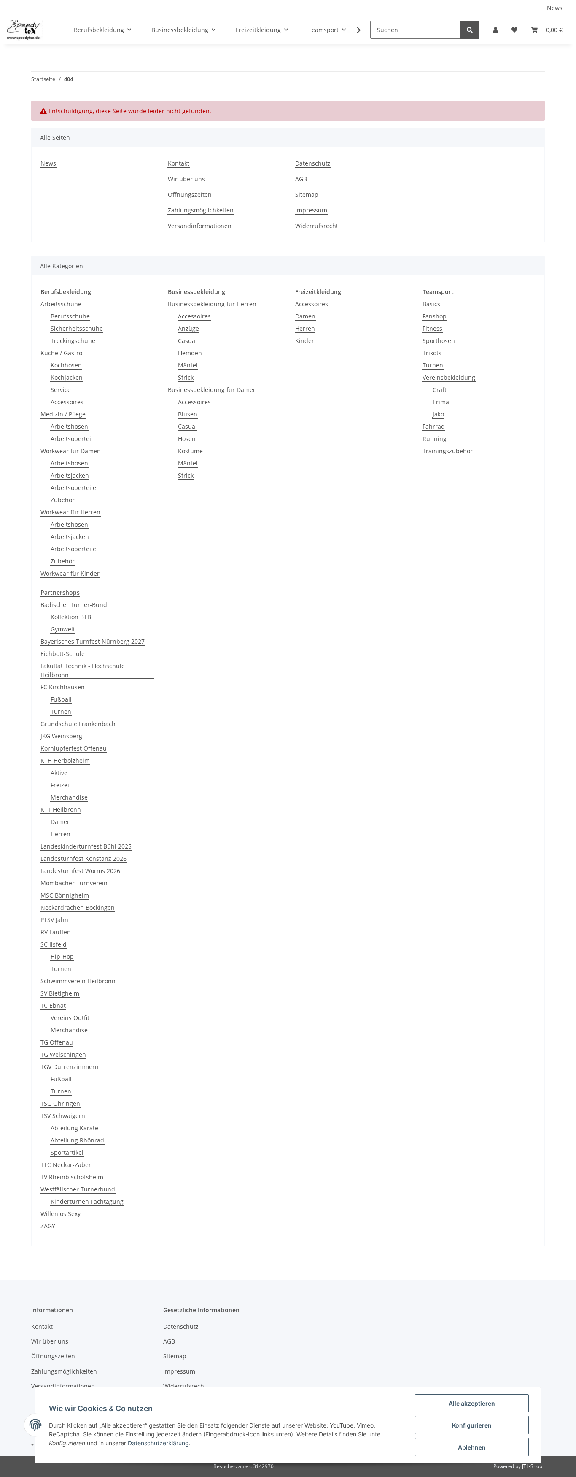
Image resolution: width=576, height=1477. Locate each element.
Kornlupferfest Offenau (73, 748)
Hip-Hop (62, 956)
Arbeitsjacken (70, 475)
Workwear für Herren (70, 512)
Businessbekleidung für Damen (212, 390)
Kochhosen (66, 365)
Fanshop (435, 316)
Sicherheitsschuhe (77, 328)
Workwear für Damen (70, 451)
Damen (305, 316)
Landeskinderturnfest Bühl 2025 (86, 846)
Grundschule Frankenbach (78, 724)
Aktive (59, 773)
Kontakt (178, 163)
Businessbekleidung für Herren (212, 304)
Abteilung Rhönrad (77, 1140)
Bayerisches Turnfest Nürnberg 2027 (92, 641)
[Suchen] (469, 30)
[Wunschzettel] (514, 29)
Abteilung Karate (74, 1128)
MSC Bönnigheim (64, 895)
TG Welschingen (63, 1054)
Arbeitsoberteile (73, 488)
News (555, 8)
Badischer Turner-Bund (73, 605)
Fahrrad (434, 426)
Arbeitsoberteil (72, 439)
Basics (431, 304)
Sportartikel (67, 1152)
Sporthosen (439, 341)
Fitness (432, 328)
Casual (187, 341)
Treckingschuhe (73, 341)
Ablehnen (472, 1447)
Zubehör (63, 500)
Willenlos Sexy (60, 1214)
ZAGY (47, 1226)
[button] (495, 29)
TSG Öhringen (60, 1103)
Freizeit (61, 785)
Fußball (61, 699)
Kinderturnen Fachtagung (87, 1201)
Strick (186, 377)
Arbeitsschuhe (60, 304)
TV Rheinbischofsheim (71, 1177)
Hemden (190, 353)
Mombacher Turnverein (74, 883)
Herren (305, 328)
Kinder (304, 341)
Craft (440, 390)
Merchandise (69, 797)
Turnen (433, 365)
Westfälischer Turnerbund (77, 1189)
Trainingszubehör (448, 451)
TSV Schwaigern (62, 1116)
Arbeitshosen (69, 426)
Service (61, 390)
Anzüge (188, 328)
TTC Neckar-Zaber (65, 1165)
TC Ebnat (53, 1005)
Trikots (432, 353)
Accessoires (67, 402)
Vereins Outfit (70, 1018)
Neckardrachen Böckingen (77, 907)
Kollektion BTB (71, 617)
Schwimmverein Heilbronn (78, 981)
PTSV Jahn (54, 920)
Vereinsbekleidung (449, 377)
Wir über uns (186, 179)
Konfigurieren (472, 1425)
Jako (438, 414)
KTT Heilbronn (60, 809)
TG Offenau (56, 1042)
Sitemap (306, 194)
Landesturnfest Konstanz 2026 (83, 858)
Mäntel (188, 365)
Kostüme (190, 451)
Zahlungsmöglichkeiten (201, 210)
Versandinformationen (199, 226)
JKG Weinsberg (61, 736)
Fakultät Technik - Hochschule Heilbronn (82, 670)
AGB (301, 179)
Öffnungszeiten (190, 194)
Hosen (187, 439)
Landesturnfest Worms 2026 (80, 871)
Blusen (187, 414)
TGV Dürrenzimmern (69, 1067)
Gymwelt (63, 629)
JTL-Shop (532, 1466)
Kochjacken (67, 377)
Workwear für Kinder (70, 573)
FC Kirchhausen (62, 687)
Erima (441, 402)
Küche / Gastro (61, 353)
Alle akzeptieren (472, 1403)
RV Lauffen (55, 932)
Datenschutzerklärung (158, 1443)
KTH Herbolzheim (65, 760)
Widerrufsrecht (316, 226)
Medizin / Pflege (63, 414)
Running (435, 439)
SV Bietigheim (59, 993)
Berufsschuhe (70, 316)
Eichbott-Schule (62, 654)
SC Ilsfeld (53, 944)
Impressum (311, 210)
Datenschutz (313, 163)
